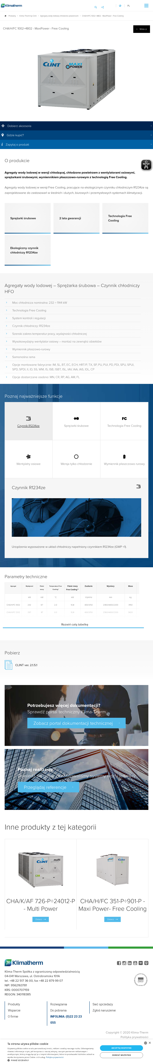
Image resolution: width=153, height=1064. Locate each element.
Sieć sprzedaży (103, 1004)
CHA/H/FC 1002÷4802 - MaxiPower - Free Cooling (103, 15)
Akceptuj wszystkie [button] (121, 1048)
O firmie (13, 1016)
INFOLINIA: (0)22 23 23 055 (66, 1019)
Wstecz (143, 29)
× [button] (150, 1043)
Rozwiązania (58, 1004)
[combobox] (145, 1043)
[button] (51, 1060)
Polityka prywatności (134, 1037)
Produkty (14, 1004)
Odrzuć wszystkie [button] (121, 1055)
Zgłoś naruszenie (104, 1010)
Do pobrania (58, 1010)
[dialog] (76, 1051)
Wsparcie (14, 1010)
